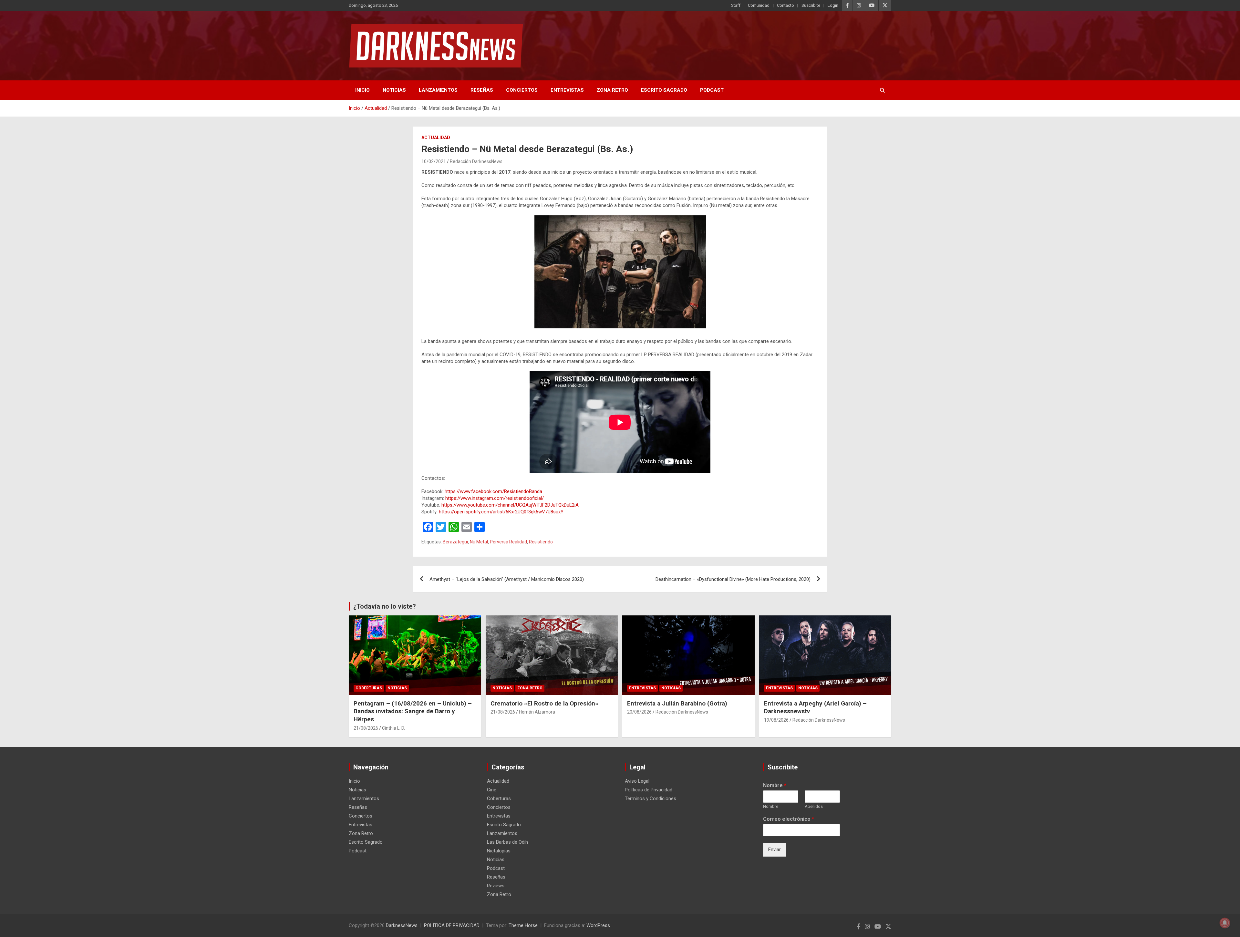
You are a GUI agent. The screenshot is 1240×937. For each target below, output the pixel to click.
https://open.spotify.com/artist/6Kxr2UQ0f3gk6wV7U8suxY (501, 512)
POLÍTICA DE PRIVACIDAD (452, 925)
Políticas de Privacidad (648, 790)
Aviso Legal (637, 781)
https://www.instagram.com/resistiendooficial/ (494, 498)
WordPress (598, 925)
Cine (491, 790)
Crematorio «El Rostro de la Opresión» (544, 703)
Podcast (712, 90)
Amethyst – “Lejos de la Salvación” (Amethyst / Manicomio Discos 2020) (506, 579)
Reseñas (481, 90)
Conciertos (522, 90)
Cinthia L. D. (393, 728)
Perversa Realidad (508, 541)
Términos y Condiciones (650, 798)
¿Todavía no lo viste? (384, 606)
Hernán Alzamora (537, 712)
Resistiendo (541, 541)
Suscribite (810, 5)
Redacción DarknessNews (476, 161)
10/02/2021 (433, 161)
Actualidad (435, 137)
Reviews (495, 886)
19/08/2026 (776, 720)
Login (833, 5)
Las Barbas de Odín (507, 842)
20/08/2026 (639, 712)
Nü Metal (479, 541)
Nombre (774, 785)
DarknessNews (402, 925)
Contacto (785, 5)
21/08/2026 (366, 728)
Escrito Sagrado (664, 90)
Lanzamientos (438, 90)
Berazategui (455, 541)
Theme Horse (523, 925)
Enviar (774, 849)
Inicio (362, 90)
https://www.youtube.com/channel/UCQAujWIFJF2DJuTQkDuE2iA (510, 505)
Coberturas (369, 688)
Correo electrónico (788, 819)
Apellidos (814, 806)
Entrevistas (567, 90)
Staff (735, 5)
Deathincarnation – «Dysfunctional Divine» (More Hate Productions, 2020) (733, 579)
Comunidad (759, 5)
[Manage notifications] (1225, 923)
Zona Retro (612, 90)
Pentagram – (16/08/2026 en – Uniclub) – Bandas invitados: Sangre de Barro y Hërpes (413, 711)
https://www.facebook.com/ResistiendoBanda (493, 491)
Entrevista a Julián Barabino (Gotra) (677, 703)
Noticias (394, 90)
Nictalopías (499, 851)
